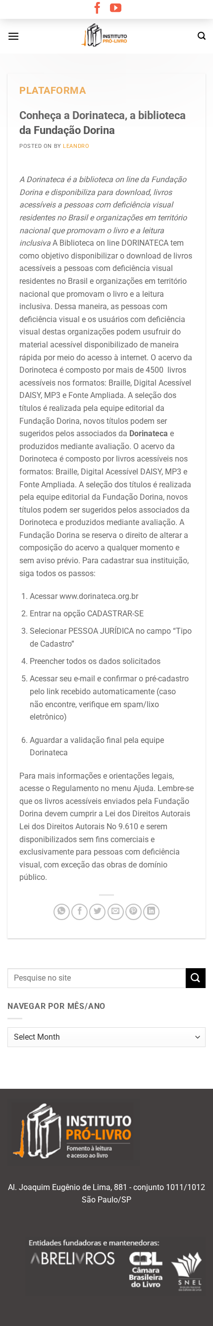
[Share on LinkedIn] (151, 912)
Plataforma (52, 90)
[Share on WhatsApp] (61, 912)
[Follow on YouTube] (115, 8)
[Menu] (13, 36)
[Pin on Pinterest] (133, 912)
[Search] (202, 36)
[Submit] (196, 978)
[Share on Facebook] (79, 912)
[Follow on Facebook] (97, 8)
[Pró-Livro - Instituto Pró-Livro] (106, 36)
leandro (76, 146)
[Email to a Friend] (115, 912)
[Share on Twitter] (97, 912)
